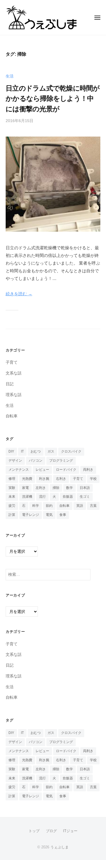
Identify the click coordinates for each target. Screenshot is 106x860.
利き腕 (44, 479)
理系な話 (13, 395)
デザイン (15, 461)
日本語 (85, 488)
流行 (42, 497)
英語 (79, 506)
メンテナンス (18, 470)
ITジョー (70, 831)
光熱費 (27, 479)
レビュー (42, 470)
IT (22, 451)
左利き (41, 488)
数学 (69, 488)
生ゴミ (85, 497)
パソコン (35, 461)
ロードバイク (66, 470)
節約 (49, 506)
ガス (50, 451)
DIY (11, 451)
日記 (10, 384)
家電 (25, 488)
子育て (12, 362)
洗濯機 (27, 497)
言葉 (93, 506)
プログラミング (61, 461)
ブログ (51, 831)
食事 (62, 515)
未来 (11, 497)
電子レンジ (30, 515)
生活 (10, 76)
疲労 (11, 506)
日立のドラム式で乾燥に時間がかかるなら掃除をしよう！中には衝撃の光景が (53, 98)
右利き (61, 479)
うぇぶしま (59, 847)
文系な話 (13, 373)
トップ (34, 831)
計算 (11, 515)
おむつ (36, 451)
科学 (35, 506)
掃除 (56, 488)
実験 (11, 488)
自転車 (12, 416)
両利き (88, 470)
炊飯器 (68, 497)
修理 (11, 479)
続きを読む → (19, 293)
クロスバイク (71, 451)
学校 (93, 479)
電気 (49, 515)
